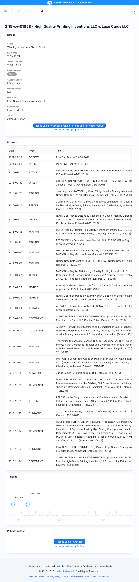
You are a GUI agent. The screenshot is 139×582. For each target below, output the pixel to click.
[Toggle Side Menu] (5, 10)
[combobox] (27, 11)
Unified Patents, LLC (66, 571)
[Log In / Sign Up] (133, 10)
